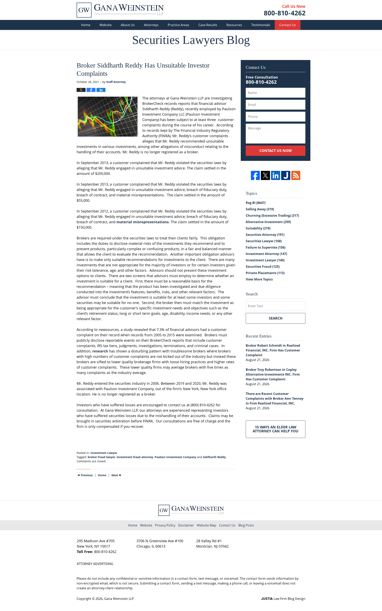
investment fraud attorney (135, 457)
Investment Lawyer (104, 453)
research (100, 351)
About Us (128, 25)
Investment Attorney (266, 254)
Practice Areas (178, 25)
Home (85, 25)
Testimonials (260, 25)
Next (116, 474)
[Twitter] (265, 175)
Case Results (207, 25)
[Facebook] (255, 175)
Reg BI (255, 203)
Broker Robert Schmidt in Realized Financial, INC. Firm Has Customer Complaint (273, 350)
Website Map (206, 525)
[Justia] (285, 175)
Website (105, 25)
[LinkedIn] (275, 175)
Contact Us (287, 25)
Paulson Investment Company (175, 457)
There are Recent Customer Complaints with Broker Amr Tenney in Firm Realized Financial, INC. (274, 398)
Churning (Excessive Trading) (272, 215)
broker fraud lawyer (101, 457)
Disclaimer (186, 525)
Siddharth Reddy (214, 457)
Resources (234, 25)
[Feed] (295, 175)
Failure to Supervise (265, 247)
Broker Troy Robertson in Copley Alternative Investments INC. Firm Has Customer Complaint (273, 374)
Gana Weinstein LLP (119, 598)
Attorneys (151, 25)
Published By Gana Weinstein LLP (284, 10)
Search (276, 318)
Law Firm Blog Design (283, 598)
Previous (85, 474)
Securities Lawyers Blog (120, 10)
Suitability (258, 228)
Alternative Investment (268, 222)
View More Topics (259, 279)
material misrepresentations (142, 221)
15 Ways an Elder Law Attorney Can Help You (275, 429)
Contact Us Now (275, 150)
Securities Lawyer (264, 241)
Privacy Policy (165, 525)
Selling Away (260, 209)
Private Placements (265, 273)
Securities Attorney (265, 234)
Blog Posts (246, 525)
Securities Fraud (263, 266)
